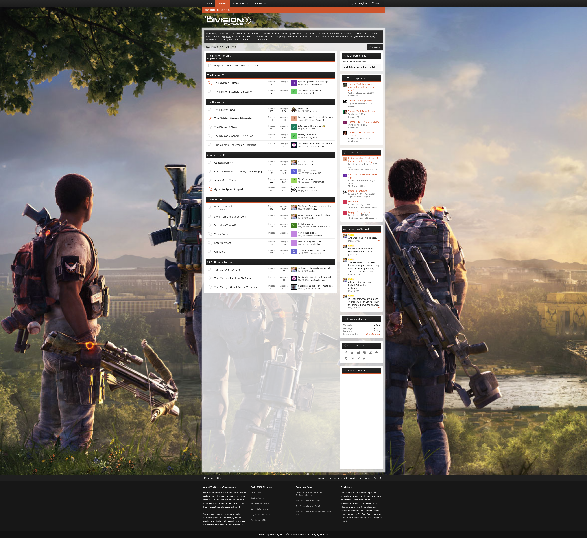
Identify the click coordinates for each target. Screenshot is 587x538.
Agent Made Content (226, 180)
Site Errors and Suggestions (230, 216)
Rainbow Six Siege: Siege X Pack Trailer (315, 277)
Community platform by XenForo (284, 534)
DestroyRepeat (317, 146)
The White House (306, 179)
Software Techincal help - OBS (311, 250)
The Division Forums (219, 55)
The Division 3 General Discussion (233, 91)
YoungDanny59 (317, 181)
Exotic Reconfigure (306, 187)
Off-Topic (219, 251)
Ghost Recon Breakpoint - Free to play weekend (319, 285)
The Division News (224, 109)
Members (257, 3)
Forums (222, 3)
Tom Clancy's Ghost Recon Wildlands (235, 287)
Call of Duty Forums (260, 508)
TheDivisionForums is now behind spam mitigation (321, 206)
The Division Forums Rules (308, 500)
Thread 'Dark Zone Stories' (361, 111)
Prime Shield (303, 108)
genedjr (313, 111)
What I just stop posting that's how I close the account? (323, 215)
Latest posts (355, 152)
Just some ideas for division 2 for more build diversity (322, 117)
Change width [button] (214, 478)
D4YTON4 (314, 190)
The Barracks (214, 199)
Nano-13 (320, 120)
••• (378, 240)
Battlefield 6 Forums (260, 503)
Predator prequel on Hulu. (310, 241)
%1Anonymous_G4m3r (321, 226)
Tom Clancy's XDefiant (227, 269)
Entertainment (222, 243)
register (227, 36)
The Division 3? (215, 75)
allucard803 (315, 173)
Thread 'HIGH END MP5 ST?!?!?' (364, 121)
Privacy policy (350, 478)
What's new (238, 3)
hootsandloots (316, 84)
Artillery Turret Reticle (307, 134)
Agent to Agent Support (228, 189)
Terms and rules (335, 478)
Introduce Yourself (225, 225)
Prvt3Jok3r (316, 288)
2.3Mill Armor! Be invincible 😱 (311, 125)
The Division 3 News (226, 83)
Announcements (223, 206)
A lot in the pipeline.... (307, 232)
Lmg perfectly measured (360, 212)
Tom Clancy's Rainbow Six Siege (232, 278)
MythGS (313, 93)
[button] (247, 3)
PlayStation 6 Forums (260, 514)
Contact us (320, 478)
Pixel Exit (324, 534)
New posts (210, 9)
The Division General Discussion (233, 118)
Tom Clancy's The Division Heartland (235, 144)
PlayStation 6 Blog (259, 520)
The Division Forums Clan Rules (310, 506)
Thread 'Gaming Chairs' (360, 100)
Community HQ (216, 155)
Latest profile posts (359, 229)
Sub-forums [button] (219, 209)
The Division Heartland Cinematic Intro (315, 143)
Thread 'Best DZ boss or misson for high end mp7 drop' (361, 86)
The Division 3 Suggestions (310, 90)
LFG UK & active (307, 170)
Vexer (313, 128)
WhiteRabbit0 (373, 334)
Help (361, 478)
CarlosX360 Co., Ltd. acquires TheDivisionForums (309, 493)
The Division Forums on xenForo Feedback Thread (315, 513)
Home (209, 3)
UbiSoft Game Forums (220, 262)
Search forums (223, 9)
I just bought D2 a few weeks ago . (313, 81)
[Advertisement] (361, 421)
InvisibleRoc (316, 235)
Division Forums (305, 161)
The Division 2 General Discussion (233, 136)
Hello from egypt (306, 224)
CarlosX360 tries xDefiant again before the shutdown (322, 268)
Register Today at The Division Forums (236, 65)
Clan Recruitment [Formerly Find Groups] (238, 171)
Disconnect (354, 201)
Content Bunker (223, 162)
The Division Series (218, 102)
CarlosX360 (256, 492)
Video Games (222, 234)
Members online (356, 55)
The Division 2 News (225, 127)
